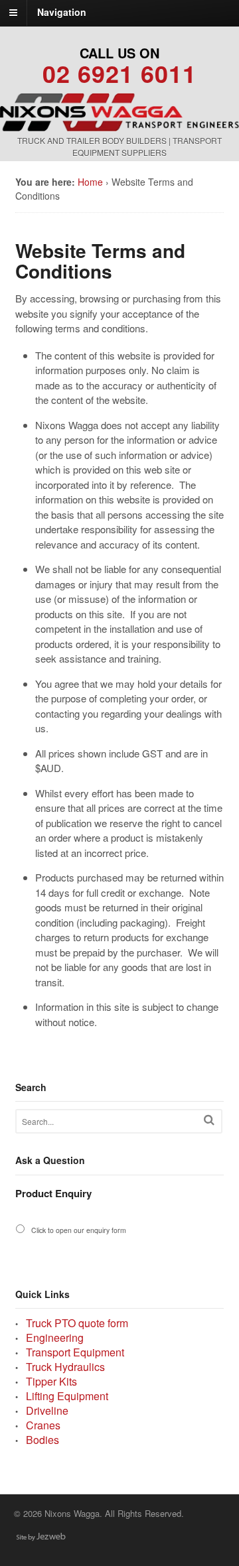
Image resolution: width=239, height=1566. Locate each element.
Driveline (47, 1410)
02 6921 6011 (119, 73)
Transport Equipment (75, 1352)
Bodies (42, 1439)
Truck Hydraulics (65, 1366)
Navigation (61, 12)
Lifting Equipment (67, 1395)
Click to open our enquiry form (78, 1230)
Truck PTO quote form (77, 1323)
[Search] (209, 1120)
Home (90, 181)
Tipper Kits (51, 1381)
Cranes (43, 1425)
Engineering (55, 1337)
